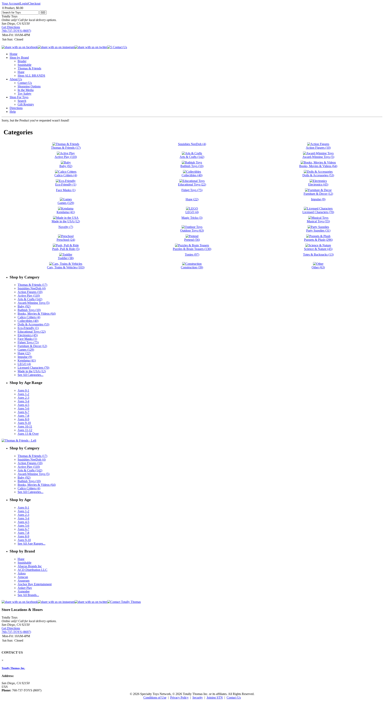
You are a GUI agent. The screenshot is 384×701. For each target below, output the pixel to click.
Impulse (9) (25, 357)
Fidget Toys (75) (28, 342)
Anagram (23, 580)
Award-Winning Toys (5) (33, 302)
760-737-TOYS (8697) (16, 30)
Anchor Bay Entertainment (35, 584)
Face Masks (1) (27, 338)
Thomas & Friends (29, 68)
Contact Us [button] (234, 697)
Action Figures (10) (30, 292)
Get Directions (11, 27)
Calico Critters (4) (29, 317)
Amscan (23, 577)
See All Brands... (28, 595)
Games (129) (26, 349)
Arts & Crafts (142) (30, 299)
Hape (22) (24, 353)
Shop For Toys (19, 97)
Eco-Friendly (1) (28, 328)
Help (13, 111)
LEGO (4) (24, 364)
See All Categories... (30, 375)
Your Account (10, 3)
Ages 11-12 (25, 430)
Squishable (24, 64)
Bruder (22, 61)
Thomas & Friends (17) (32, 284)
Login (24, 3)
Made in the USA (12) (32, 371)
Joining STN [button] (215, 697)
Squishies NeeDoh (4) (32, 288)
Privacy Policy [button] (179, 697)
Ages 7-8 (23, 415)
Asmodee (24, 591)
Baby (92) (24, 306)
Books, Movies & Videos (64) (37, 313)
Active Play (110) (29, 295)
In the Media (26, 90)
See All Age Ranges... (31, 543)
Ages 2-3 (23, 397)
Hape (21, 72)
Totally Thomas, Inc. (13, 668)
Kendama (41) (27, 360)
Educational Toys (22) (32, 331)
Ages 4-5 (23, 405)
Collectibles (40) (28, 320)
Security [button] (197, 697)
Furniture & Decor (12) (32, 346)
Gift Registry (26, 104)
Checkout (34, 3)
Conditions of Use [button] (154, 697)
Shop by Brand (19, 57)
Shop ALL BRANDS (31, 75)
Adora (22, 573)
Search (22, 100)
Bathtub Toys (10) (29, 310)
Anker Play (25, 588)
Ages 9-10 (24, 423)
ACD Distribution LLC (32, 569)
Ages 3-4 (23, 401)
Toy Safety (24, 93)
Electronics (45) (28, 335)
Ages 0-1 (23, 390)
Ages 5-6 (23, 408)
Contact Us (25, 82)
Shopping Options (29, 86)
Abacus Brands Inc (30, 566)
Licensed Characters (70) (33, 367)
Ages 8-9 (23, 419)
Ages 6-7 (23, 412)
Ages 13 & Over (28, 433)
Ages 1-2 (23, 394)
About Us (16, 79)
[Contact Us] (124, 602)
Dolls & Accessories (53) (33, 324)
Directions (16, 108)
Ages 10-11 (25, 426)
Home (13, 54)
